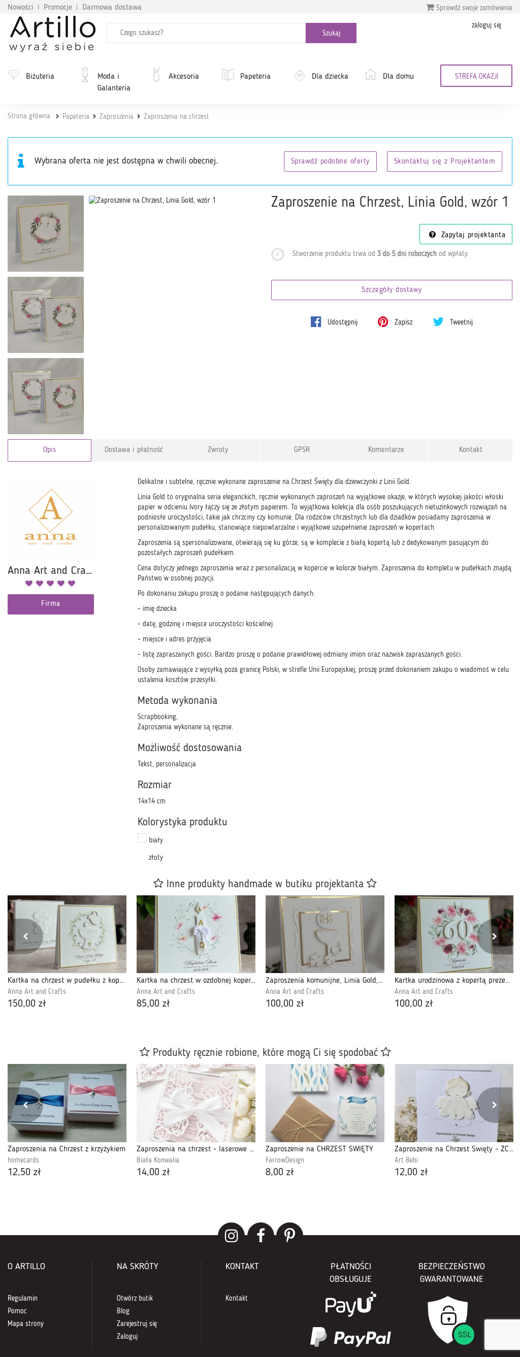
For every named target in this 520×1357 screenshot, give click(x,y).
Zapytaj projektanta (471, 235)
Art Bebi (406, 1160)
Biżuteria (40, 77)
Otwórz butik (135, 1298)
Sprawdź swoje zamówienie (473, 8)
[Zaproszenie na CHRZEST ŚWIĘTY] (325, 1103)
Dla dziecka (330, 77)
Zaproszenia (117, 116)
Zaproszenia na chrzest (176, 116)
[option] (67, 953)
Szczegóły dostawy (392, 290)
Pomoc (17, 1311)
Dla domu (398, 77)
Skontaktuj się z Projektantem (445, 162)
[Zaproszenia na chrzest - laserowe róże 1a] (196, 1103)
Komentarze (386, 450)
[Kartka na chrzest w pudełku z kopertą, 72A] (67, 934)
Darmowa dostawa (112, 8)
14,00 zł (153, 1173)
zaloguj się (486, 25)
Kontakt (470, 450)
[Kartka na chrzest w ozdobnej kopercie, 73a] (196, 934)
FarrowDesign (285, 1160)
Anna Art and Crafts (37, 991)
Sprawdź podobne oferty (330, 162)
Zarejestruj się (137, 1324)
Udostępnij (342, 322)
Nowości (21, 8)
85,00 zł (153, 1004)
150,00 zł (27, 1004)
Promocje (58, 8)
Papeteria (255, 77)
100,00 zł (285, 1004)
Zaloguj (127, 1336)
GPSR (302, 450)
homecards (23, 1160)
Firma (50, 604)
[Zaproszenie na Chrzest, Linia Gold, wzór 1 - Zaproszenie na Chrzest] (46, 234)
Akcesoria (184, 77)
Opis (49, 450)
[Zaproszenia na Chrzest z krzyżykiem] (67, 1103)
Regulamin (23, 1298)
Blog (123, 1311)
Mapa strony (26, 1324)
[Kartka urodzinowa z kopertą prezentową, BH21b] (454, 934)
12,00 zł (411, 1173)
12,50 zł (24, 1173)
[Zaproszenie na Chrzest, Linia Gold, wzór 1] (152, 201)
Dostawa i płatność (134, 450)
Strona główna (29, 116)
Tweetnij (460, 322)
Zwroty (218, 450)
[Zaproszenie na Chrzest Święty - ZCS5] (454, 1103)
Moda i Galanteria (114, 82)
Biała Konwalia (158, 1160)
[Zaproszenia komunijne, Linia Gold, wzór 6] (325, 934)
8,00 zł (280, 1173)
